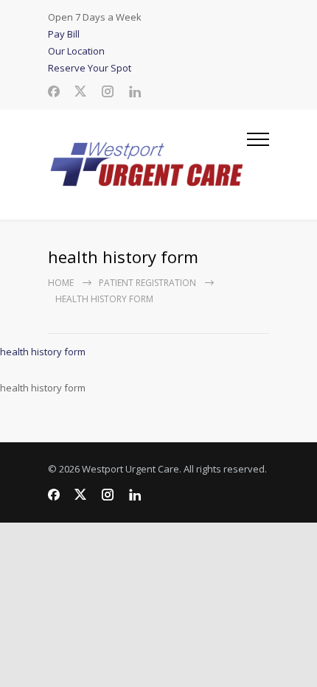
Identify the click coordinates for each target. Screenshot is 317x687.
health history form (43, 351)
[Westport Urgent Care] (147, 164)
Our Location (76, 50)
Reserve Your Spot (89, 67)
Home (61, 282)
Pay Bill (64, 34)
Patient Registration (147, 282)
